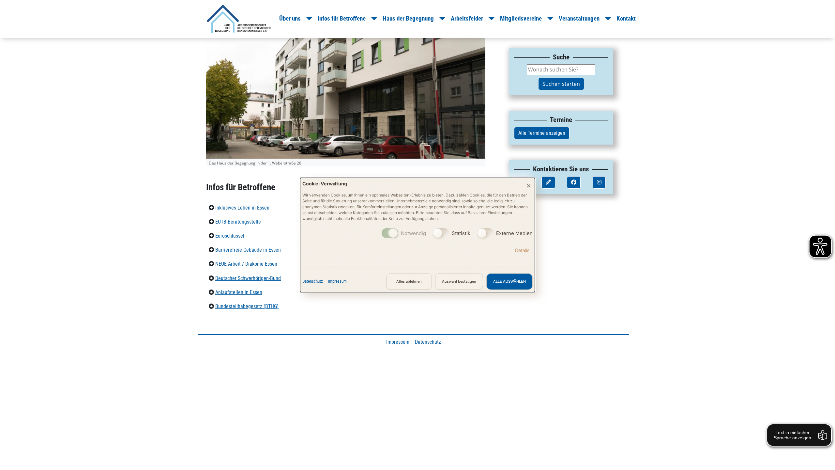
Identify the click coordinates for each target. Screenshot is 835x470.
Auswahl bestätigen (459, 281)
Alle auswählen (509, 281)
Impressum (337, 281)
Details (522, 250)
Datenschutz (312, 281)
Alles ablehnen (409, 281)
